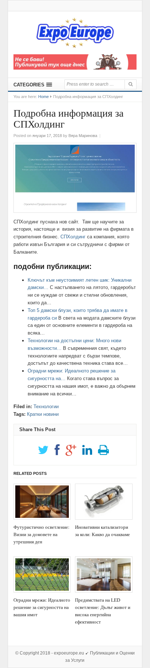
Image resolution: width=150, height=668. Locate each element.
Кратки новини (43, 414)
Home (43, 96)
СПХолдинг (73, 236)
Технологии (46, 406)
